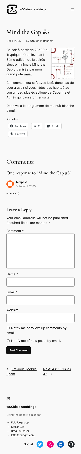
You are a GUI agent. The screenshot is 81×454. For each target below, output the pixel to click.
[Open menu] (72, 9)
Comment (15, 231)
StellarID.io (17, 426)
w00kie (34, 40)
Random (48, 40)
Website (12, 310)
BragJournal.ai (20, 430)
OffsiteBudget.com (22, 435)
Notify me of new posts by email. (36, 341)
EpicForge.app (20, 422)
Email (11, 292)
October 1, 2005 (26, 186)
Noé (50, 83)
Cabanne (59, 92)
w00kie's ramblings (32, 9)
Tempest (21, 182)
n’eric (28, 74)
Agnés (11, 97)
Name (12, 274)
